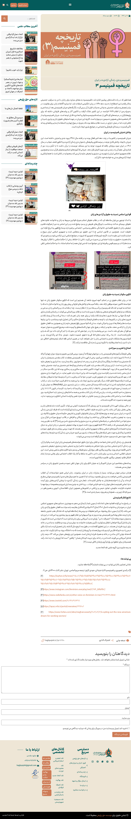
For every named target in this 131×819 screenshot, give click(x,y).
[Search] (4, 18)
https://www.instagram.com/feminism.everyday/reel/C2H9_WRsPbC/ (74, 589)
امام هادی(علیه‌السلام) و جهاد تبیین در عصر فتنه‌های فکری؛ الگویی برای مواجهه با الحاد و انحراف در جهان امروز (13, 85)
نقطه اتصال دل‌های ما (14, 108)
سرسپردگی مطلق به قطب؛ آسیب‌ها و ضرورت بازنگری (13, 120)
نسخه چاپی (121, 640)
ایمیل (127, 708)
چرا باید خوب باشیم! (14, 70)
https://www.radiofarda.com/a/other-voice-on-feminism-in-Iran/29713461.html (79, 595)
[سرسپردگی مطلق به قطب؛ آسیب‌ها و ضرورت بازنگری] (31, 120)
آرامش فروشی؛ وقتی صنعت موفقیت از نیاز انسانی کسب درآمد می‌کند (14, 151)
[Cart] (4, 5)
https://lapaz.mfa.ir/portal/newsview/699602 (63, 606)
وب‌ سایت (126, 718)
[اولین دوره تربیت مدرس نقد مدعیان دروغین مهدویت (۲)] (31, 217)
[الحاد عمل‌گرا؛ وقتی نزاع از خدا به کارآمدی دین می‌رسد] (31, 37)
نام (128, 698)
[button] (70, 4)
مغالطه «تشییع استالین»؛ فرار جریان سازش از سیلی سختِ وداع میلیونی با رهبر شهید (14, 55)
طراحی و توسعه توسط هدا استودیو (13, 815)
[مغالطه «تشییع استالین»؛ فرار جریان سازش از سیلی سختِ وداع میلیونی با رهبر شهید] (31, 54)
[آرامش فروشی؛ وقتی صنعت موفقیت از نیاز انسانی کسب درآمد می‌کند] (31, 151)
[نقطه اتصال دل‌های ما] (31, 108)
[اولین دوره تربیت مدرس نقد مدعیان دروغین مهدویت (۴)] (31, 174)
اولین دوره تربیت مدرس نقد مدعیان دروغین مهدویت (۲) (14, 217)
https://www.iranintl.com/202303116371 (61, 600)
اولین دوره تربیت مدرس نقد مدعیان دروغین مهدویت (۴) (14, 174)
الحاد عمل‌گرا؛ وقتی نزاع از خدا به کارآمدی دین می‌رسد (14, 37)
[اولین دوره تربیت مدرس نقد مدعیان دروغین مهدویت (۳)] (31, 203)
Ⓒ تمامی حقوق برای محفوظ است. (107, 815)
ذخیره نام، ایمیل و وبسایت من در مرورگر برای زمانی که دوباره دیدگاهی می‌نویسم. (95, 728)
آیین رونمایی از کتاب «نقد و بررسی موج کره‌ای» (14, 189)
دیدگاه (126, 665)
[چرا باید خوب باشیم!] (31, 70)
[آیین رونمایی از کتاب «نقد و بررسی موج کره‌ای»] (31, 189)
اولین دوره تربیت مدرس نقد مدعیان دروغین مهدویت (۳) (14, 203)
